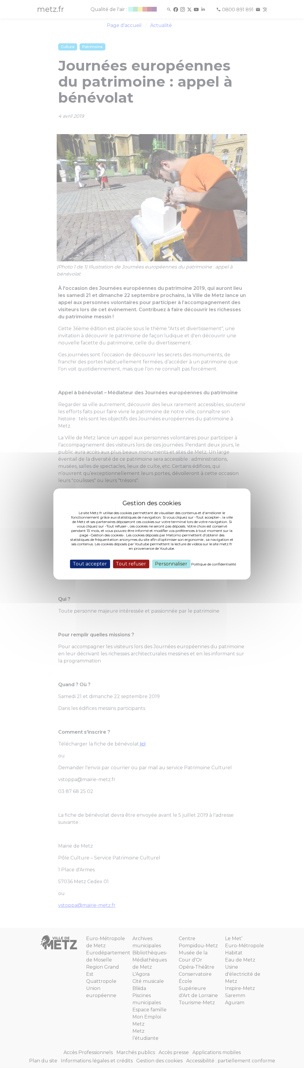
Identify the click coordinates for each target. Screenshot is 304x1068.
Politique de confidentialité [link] (213, 564)
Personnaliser (171, 564)
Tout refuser (131, 564)
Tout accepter (90, 564)
